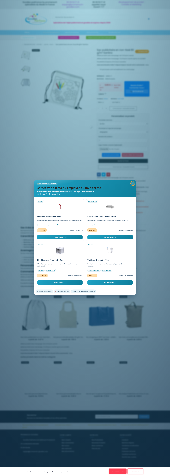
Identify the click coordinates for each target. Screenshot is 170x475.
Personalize (135, 471)
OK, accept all (118, 471)
